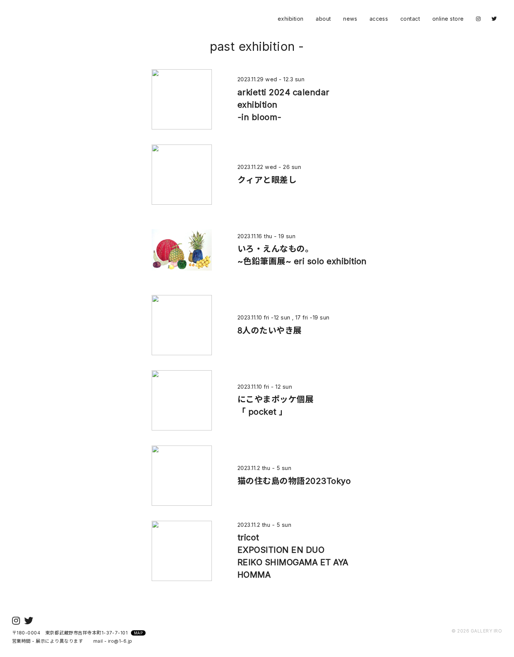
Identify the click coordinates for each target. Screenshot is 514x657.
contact (410, 18)
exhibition (291, 18)
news (350, 18)
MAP (138, 633)
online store (448, 18)
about (323, 18)
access (379, 18)
